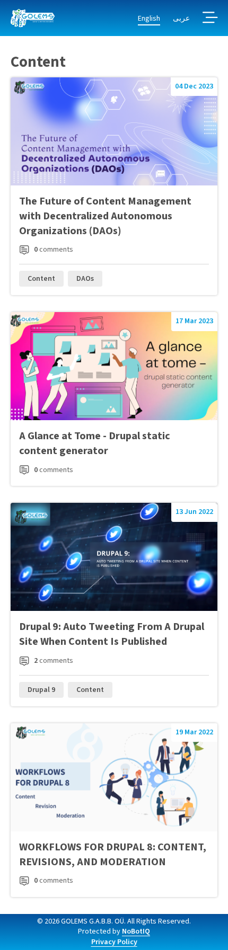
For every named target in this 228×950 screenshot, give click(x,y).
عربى (181, 18)
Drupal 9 (41, 690)
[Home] (33, 18)
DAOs (85, 278)
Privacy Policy (114, 942)
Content (41, 278)
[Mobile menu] (210, 18)
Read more (114, 186)
